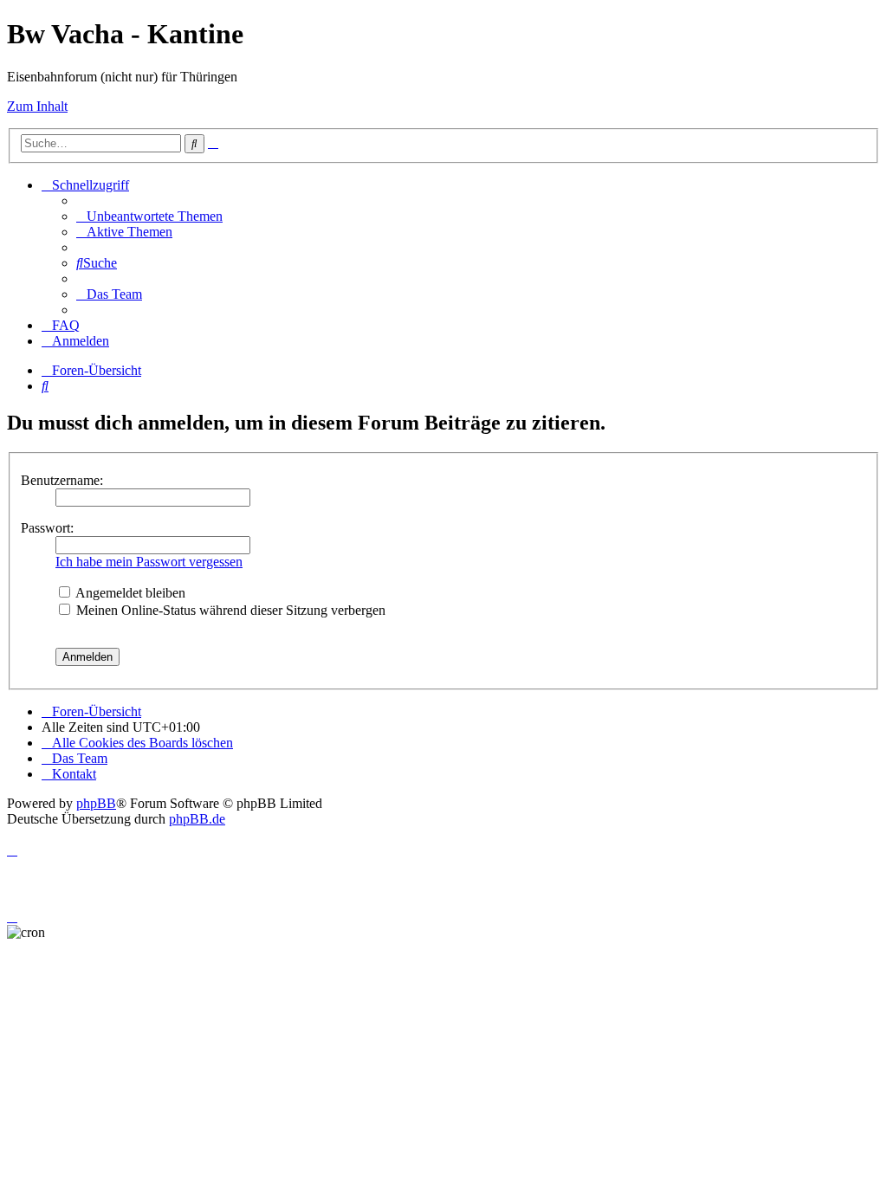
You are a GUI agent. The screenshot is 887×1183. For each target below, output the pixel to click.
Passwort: (47, 527)
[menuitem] (149, 216)
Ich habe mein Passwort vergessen (149, 561)
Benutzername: (62, 480)
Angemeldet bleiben (129, 592)
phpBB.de (197, 818)
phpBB (96, 803)
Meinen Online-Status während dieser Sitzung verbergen (229, 610)
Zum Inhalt (37, 106)
